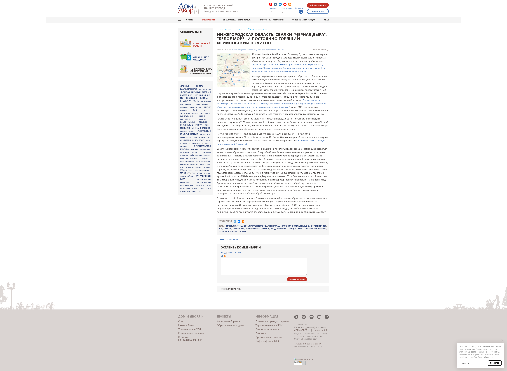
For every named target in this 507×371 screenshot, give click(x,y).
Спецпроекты (208, 20)
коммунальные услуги (191, 125)
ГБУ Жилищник (202, 95)
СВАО (208, 164)
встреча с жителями (191, 92)
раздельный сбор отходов (283, 228)
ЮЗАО (200, 191)
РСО (300, 228)
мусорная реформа (237, 231)
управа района (187, 176)
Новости (189, 20)
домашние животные (189, 107)
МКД (188, 128)
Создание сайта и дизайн (309, 343)
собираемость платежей (315, 228)
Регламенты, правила (267, 329)
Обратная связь (286, 8)
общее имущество (202, 137)
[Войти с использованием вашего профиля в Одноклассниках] (225, 256)
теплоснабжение (203, 170)
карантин (204, 119)
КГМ (220, 228)
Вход (223, 252)
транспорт (185, 173)
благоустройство (189, 89)
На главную (273, 8)
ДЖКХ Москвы (203, 104)
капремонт (187, 119)
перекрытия (197, 143)
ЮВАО (194, 191)
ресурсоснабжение (189, 164)
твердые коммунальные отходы (252, 226)
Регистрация (234, 252)
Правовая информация (268, 337)
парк (208, 140)
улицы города (204, 173)
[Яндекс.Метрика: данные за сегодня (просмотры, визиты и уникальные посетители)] (303, 359)
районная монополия (200, 155)
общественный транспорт (192, 140)
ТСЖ (194, 173)
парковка (184, 143)
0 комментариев (319, 50)
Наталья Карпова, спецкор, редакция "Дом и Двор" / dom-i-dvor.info (258, 50)
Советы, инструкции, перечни (272, 321)
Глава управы (190, 101)
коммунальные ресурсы (195, 122)
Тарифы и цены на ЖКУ (268, 325)
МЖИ (182, 128)
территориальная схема (279, 226)
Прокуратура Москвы (190, 152)
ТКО (234, 226)
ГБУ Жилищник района (195, 98)
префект (195, 149)
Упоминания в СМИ (189, 329)
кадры (208, 113)
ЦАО (203, 188)
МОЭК (191, 131)
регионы (223, 231)
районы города (190, 158)
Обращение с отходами (257, 29)
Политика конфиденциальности (190, 338)
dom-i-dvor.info (320, 330)
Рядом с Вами (186, 325)
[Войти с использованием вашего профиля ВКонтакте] (222, 256)
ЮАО (189, 191)
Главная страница (224, 29)
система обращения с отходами (307, 226)
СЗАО (182, 167)
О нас (326, 20)
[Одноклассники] (243, 221)
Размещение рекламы (191, 333)
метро (208, 125)
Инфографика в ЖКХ (267, 341)
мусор (229, 226)
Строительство (193, 167)
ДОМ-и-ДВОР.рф (302, 330)
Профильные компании (272, 20)
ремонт (206, 158)
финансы (200, 185)
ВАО (200, 89)
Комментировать (297, 279)
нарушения (205, 134)
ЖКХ (197, 110)
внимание (207, 89)
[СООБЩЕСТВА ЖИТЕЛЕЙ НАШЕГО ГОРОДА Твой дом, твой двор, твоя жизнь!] (189, 8)
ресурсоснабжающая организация (195, 161)
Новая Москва (186, 137)
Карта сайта (299, 8)
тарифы (227, 228)
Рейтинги (260, 333)
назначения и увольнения (195, 132)
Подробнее (465, 363)
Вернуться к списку (229, 240)
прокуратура (205, 149)
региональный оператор (257, 228)
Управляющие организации (237, 20)
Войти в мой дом (318, 5)
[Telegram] (235, 221)
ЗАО (202, 113)
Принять (494, 363)
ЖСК (207, 110)
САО (202, 164)
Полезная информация (303, 20)
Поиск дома (318, 11)
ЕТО (201, 107)
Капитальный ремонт (201, 44)
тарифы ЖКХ (238, 228)
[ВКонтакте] (239, 221)
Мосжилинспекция (201, 128)
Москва (184, 131)
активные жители (195, 86)
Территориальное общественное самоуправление (201, 71)
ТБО (324, 226)
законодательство (189, 113)
